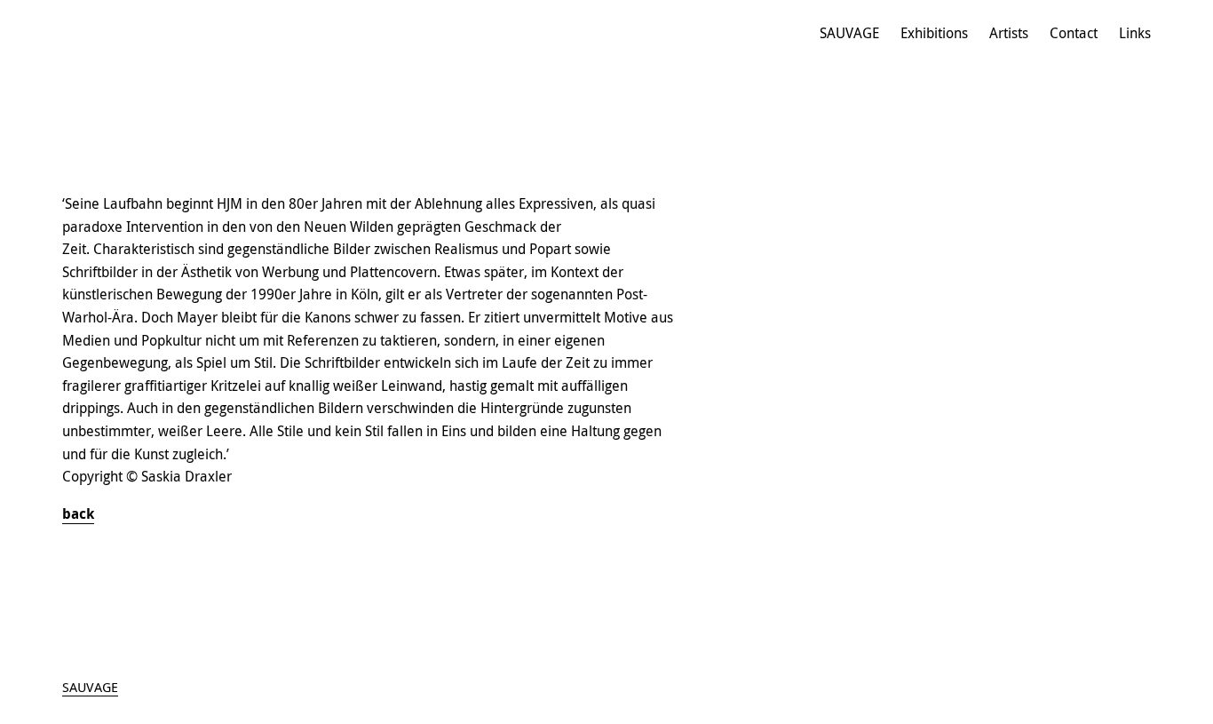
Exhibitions (934, 33)
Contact (1074, 33)
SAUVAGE (849, 33)
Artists (1008, 33)
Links (1135, 33)
